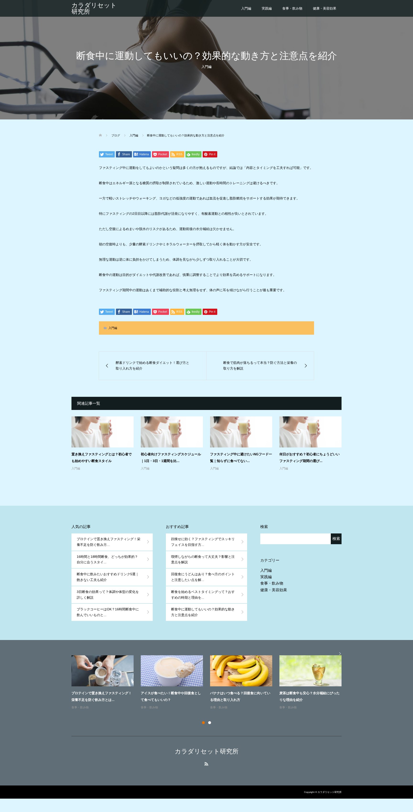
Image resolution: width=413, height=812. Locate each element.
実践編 (267, 8)
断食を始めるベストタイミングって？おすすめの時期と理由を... (203, 594)
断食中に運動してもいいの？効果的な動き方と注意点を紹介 (203, 612)
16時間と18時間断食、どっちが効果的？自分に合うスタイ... (107, 559)
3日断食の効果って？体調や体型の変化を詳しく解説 (108, 594)
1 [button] (203, 722)
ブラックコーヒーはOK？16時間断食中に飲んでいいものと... (108, 612)
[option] (210, 682)
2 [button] (209, 722)
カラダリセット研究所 (94, 8)
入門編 (246, 8)
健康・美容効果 (324, 8)
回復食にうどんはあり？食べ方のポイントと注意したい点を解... (203, 577)
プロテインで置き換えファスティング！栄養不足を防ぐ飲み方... (108, 542)
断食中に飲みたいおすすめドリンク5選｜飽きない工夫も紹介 (108, 577)
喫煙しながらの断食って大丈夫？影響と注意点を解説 (203, 559)
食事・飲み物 (292, 8)
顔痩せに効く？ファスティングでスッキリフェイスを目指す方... (203, 542)
